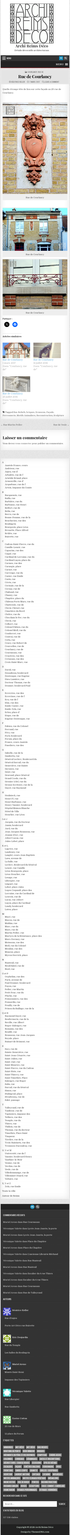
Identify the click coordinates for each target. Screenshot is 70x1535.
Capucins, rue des (14, 550)
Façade (50, 412)
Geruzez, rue (12, 769)
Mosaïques (57, 1474)
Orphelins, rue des (14, 976)
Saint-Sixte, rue (13, 1071)
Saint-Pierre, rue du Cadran (19, 1068)
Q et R (5, 1013)
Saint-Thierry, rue (14, 1074)
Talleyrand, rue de (14, 1107)
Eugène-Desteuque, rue (17, 719)
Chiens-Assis (55, 1455)
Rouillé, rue (11, 1032)
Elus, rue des (11, 703)
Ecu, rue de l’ (11, 699)
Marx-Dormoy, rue (14, 939)
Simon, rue (10, 1090)
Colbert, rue (11, 624)
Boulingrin (10, 524)
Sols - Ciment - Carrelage (53, 1485)
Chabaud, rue (12, 592)
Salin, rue (10, 1084)
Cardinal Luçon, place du (17, 560)
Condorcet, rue (13, 633)
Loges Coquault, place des (18, 890)
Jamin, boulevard (14, 825)
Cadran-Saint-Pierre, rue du (19, 544)
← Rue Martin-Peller (11, 425)
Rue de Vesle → (61, 425)
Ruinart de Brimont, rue (17, 1041)
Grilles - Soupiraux (48, 1470)
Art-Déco (20, 1447)
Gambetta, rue (12, 756)
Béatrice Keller (18, 82)
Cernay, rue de (12, 589)
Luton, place (11, 909)
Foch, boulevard (13, 736)
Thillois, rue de (13, 1126)
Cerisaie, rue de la (14, 585)
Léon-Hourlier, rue (15, 874)
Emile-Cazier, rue (14, 706)
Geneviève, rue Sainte (16, 765)
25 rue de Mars (13, 1426)
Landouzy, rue (12, 852)
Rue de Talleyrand (32, 1292)
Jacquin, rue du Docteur (17, 822)
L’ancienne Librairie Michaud (43, 1254)
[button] (60, 64)
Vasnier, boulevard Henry (18, 1156)
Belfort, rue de (12, 508)
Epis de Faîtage (50, 1462)
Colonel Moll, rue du (15, 630)
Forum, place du (13, 739)
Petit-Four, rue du (14, 992)
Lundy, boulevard (14, 906)
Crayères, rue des (14, 656)
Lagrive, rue (11, 849)
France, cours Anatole (16, 742)
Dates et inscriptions (50, 1458)
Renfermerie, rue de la (17, 1019)
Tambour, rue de (13, 1111)
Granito (33, 1470)
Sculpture (59, 415)
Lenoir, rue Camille (15, 868)
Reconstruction (44, 415)
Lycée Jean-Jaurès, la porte (42, 1228)
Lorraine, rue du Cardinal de (19, 893)
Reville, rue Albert (14, 1022)
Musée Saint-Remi (14, 1372)
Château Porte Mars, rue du (19, 601)
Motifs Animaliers (26, 415)
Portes (35, 1482)
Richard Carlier (11, 1485)
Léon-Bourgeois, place (16, 871)
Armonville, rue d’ (14, 481)
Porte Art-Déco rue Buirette (19, 1325)
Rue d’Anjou (11, 1318)
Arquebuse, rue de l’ (15, 484)
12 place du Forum (14, 1433)
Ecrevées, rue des (14, 693)
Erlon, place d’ (12, 712)
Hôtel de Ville (12, 811)
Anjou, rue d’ (11, 471)
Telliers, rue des (13, 1117)
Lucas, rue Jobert (14, 900)
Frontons (8, 1470)
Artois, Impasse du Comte (18, 487)
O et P (5, 973)
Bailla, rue (10, 498)
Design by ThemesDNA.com (35, 1532)
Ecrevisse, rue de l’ (15, 696)
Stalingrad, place (13, 1094)
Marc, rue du (11, 926)
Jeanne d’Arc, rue (14, 835)
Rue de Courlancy (35, 76)
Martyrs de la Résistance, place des (23, 936)
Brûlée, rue (11, 533)
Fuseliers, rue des (14, 745)
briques (30, 412)
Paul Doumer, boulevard (17, 983)
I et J (4, 819)
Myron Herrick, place (16, 955)
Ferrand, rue (11, 729)
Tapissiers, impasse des (17, 1114)
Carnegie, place (13, 566)
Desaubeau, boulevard (16, 673)
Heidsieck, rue (12, 795)
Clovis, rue (10, 621)
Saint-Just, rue (12, 1062)
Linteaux (36, 1474)
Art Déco (31, 1447)
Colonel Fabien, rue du (16, 627)
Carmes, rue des (13, 563)
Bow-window (28, 1451)
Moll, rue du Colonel (15, 945)
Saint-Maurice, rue (14, 1065)
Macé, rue (10, 917)
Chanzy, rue (11, 595)
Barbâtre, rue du (13, 501)
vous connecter (23, 443)
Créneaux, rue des (14, 659)
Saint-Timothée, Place (16, 1078)
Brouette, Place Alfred (16, 530)
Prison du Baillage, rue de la (19, 1008)
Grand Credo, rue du (15, 778)
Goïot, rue (10, 772)
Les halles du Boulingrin (17, 1352)
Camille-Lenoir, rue (15, 547)
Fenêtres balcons (32, 1466)
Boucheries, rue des (15, 520)
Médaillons (53, 1478)
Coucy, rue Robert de (16, 643)
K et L (5, 846)
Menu (9, 58)
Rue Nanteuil (34, 1260)
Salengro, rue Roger (15, 1081)
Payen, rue (10, 986)
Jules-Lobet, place (14, 841)
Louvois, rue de (13, 896)
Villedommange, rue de (17, 1172)
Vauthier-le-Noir (13, 1160)
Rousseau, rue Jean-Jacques (20, 1035)
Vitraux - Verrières (48, 1489)
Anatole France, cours (16, 465)
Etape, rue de (12, 715)
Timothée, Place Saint (16, 1133)
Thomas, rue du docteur (17, 1130)
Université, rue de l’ (15, 1153)
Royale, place (12, 1038)
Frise (58, 1466)
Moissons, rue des (14, 942)
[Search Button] (66, 58)
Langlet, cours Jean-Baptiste (20, 855)
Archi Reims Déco (31, 45)
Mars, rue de (11, 930)
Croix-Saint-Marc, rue (16, 662)
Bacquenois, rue (13, 495)
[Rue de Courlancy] (16, 350)
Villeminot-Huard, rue (16, 1175)
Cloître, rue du (12, 614)
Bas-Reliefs (19, 412)
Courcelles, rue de (14, 646)
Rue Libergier (12, 1399)
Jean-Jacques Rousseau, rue (20, 832)
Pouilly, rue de (12, 1005)
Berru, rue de (12, 514)
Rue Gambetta (12, 1407)
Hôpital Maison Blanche (17, 808)
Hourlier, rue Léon (15, 814)
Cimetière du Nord (15, 611)
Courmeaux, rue (13, 652)
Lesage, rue (11, 877)
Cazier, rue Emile (14, 576)
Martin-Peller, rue (14, 933)
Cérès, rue (10, 582)
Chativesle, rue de (14, 605)
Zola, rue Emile (13, 1186)
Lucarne (46, 1474)
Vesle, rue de (11, 1169)
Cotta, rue (10, 640)
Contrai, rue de (13, 637)
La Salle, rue (11, 861)
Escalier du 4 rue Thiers (40, 1273)
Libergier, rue (12, 881)
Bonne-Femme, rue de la (17, 517)
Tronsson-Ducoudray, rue (18, 1146)
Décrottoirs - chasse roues (16, 1462)
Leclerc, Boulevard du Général (21, 865)
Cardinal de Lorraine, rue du (19, 557)
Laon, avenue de (13, 858)
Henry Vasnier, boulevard (18, 805)
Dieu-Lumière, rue (14, 679)
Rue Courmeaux (31, 1222)
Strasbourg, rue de (15, 1097)
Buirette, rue (11, 536)
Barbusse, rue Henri (15, 505)
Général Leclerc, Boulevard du (21, 759)
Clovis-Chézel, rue (14, 608)
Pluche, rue (11, 996)
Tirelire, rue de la (14, 1139)
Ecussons (40, 412)
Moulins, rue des (13, 949)
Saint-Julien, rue (13, 1058)
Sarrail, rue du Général (17, 1087)
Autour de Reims (11, 1196)
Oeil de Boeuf (23, 1482)
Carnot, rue (11, 569)
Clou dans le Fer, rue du (17, 617)
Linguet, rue (11, 884)
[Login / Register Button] (61, 58)
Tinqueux (10, 1136)
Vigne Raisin (9, 1489)
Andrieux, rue (12, 468)
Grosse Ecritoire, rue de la (19, 785)
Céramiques (32, 1458)
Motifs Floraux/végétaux (34, 1478)
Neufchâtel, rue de (14, 966)
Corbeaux (19, 1458)
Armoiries (8, 1447)
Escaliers (8, 1466)
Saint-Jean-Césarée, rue (17, 1055)
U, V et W (7, 1150)
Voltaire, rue (11, 1179)
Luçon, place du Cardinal (17, 903)
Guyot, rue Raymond (15, 788)
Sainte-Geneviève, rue (16, 1052)
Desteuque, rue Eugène (17, 676)
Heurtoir (8, 1474)
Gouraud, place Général (17, 775)
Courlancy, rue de (35, 72)
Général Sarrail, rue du (17, 762)
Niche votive (9, 1482)
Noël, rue (10, 969)
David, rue (10, 670)
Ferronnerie (9, 415)
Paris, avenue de (13, 980)
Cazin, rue (10, 579)
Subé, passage (12, 1100)
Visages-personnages (27, 1489)
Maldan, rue (11, 923)
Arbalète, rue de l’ (14, 475)
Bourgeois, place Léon (16, 527)
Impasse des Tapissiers (17, 1380)
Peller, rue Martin (14, 989)
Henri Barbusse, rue (15, 802)
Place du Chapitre (37, 1241)
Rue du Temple (12, 1345)
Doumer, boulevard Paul (17, 685)
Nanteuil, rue (12, 963)
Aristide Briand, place (16, 478)
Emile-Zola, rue (13, 709)
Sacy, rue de (11, 1049)
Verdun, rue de (12, 1166)
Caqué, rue (10, 553)
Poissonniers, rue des (16, 999)
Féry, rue (9, 732)
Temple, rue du (13, 1120)
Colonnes (8, 1458)
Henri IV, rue (11, 798)
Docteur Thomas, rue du (17, 682)
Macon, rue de (12, 920)
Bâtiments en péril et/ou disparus (19, 1455)
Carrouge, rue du (14, 573)
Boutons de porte (12, 1451)
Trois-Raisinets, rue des (17, 1142)
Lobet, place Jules (14, 887)
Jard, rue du (11, 828)
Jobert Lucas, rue (14, 838)
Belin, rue (10, 511)
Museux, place (12, 952)
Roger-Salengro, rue (15, 1025)
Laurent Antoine (22, 1474)
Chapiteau (42, 1455)
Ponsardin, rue (12, 1002)
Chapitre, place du (14, 598)
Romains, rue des (14, 1029)
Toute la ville (8, 1191)
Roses (23, 1485)
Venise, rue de (12, 1163)
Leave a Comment (52, 82)
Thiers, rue (11, 1123)
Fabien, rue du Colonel (16, 726)
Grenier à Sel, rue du (15, 781)
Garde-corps (21, 1470)
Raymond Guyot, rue (15, 1016)
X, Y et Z (6, 1183)
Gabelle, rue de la (14, 753)
